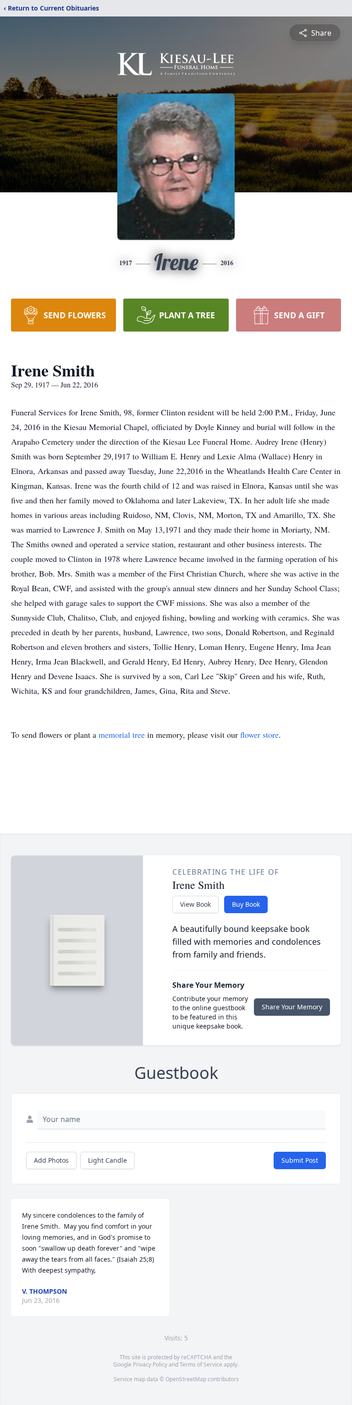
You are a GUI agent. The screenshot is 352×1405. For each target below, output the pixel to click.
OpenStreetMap (185, 1379)
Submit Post (299, 1160)
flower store (259, 734)
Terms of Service (201, 1364)
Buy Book (246, 904)
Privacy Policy (150, 1364)
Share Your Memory (292, 1006)
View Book (195, 904)
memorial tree (122, 734)
